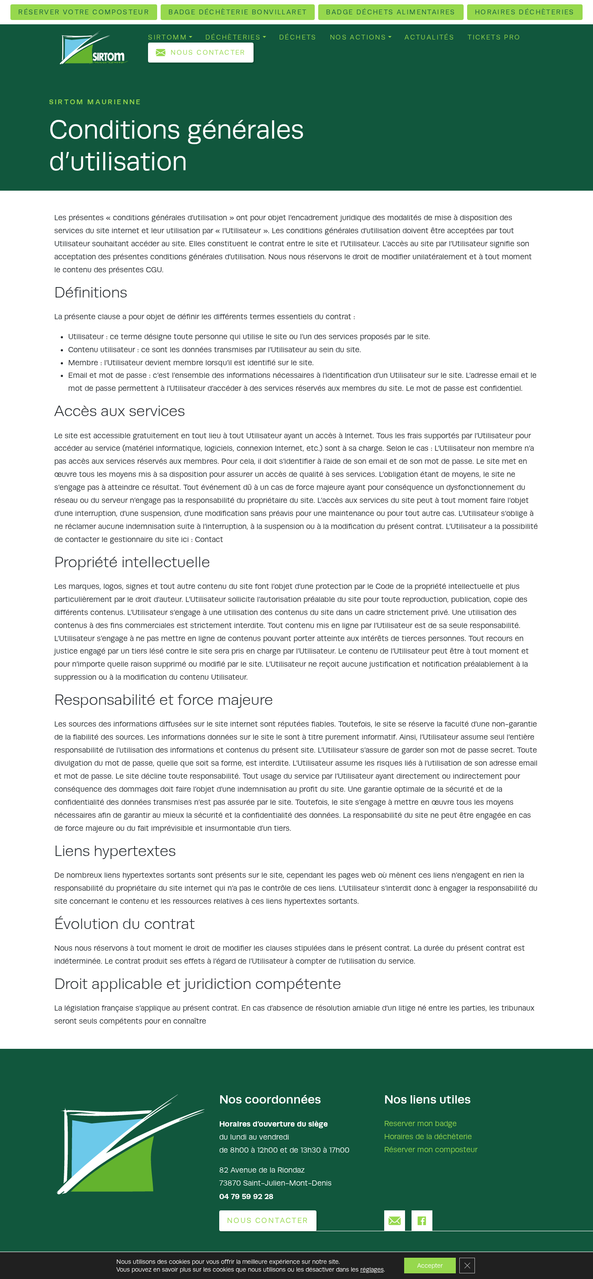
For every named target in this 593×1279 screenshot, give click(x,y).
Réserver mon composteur (431, 1149)
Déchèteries (233, 37)
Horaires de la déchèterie (428, 1136)
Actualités (430, 37)
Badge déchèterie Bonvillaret (237, 12)
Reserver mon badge (420, 1123)
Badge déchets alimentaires (390, 12)
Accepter (430, 1265)
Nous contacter (208, 52)
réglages (372, 1269)
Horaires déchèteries (525, 12)
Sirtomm (167, 37)
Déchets (298, 37)
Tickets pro (494, 37)
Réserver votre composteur (83, 12)
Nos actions (358, 37)
